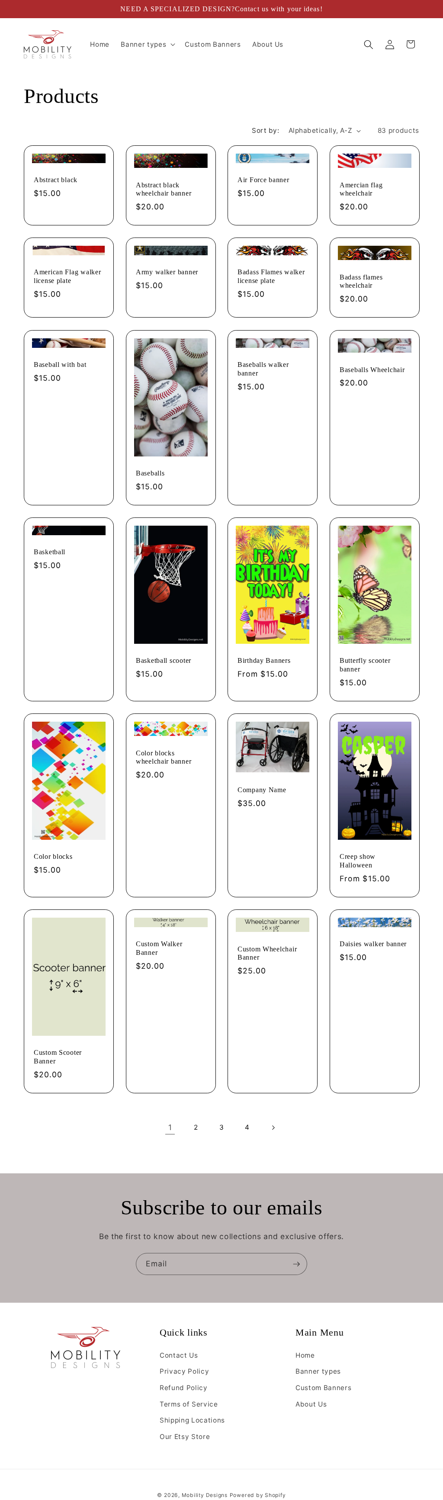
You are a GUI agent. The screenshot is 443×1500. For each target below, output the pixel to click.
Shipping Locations (192, 1420)
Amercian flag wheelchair (361, 189)
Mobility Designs (205, 1495)
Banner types (318, 1371)
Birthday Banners (264, 660)
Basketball (49, 552)
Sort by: (265, 130)
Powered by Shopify (258, 1495)
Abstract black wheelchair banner (163, 189)
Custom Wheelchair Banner (267, 953)
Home (305, 1355)
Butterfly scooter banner (365, 665)
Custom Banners (323, 1388)
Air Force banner (263, 179)
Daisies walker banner (373, 944)
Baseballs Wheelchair (372, 369)
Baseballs (150, 473)
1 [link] (170, 1127)
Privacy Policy (184, 1371)
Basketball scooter (163, 660)
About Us (311, 1404)
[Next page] (273, 1127)
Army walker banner (167, 272)
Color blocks (53, 856)
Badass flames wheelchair (361, 281)
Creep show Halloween (358, 861)
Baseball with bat (60, 364)
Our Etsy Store (185, 1437)
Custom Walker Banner (159, 948)
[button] (147, 45)
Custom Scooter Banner (58, 1057)
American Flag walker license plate (67, 277)
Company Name (262, 789)
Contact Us (179, 1355)
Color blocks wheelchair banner (163, 757)
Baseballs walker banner (263, 369)
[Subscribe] (296, 1264)
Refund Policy (184, 1388)
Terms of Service (189, 1404)
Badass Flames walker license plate (271, 277)
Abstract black (55, 179)
